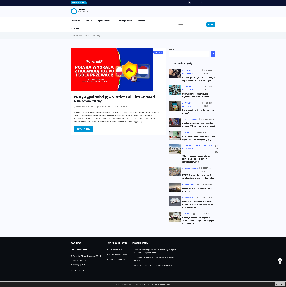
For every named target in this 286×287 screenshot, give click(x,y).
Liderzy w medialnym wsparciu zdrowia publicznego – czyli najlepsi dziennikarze (198, 220)
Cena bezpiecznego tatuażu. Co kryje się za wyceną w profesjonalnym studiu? (155, 251)
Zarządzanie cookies (162, 284)
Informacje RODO (116, 249)
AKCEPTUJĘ (280, 284)
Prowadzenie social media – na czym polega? (153, 265)
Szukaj (171, 49)
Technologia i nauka (124, 21)
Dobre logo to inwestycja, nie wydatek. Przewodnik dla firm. (155, 259)
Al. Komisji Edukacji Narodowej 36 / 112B (87, 256)
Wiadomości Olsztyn (84, 107)
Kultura (89, 21)
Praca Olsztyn (76, 28)
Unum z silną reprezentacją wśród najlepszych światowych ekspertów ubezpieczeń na (197, 204)
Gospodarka (75, 21)
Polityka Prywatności (118, 254)
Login (210, 24)
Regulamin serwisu (117, 259)
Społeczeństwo (104, 21)
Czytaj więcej (83, 129)
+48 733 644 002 (80, 260)
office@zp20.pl (79, 265)
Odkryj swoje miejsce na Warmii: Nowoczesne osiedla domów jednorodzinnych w (196, 159)
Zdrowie (141, 21)
